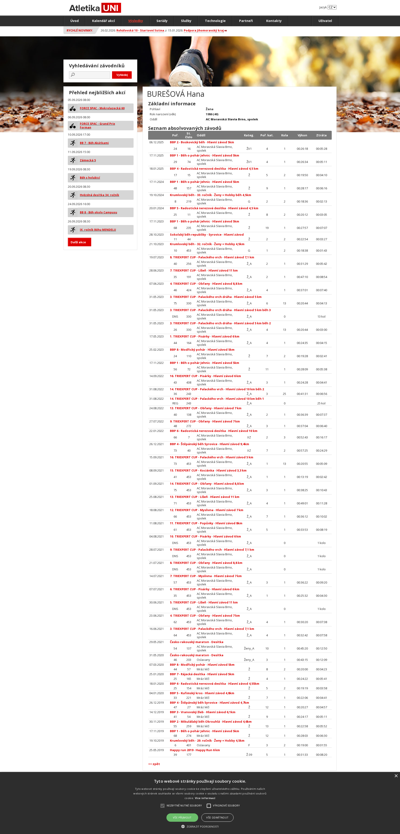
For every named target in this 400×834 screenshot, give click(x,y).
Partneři (246, 21)
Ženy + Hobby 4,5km (229, 244)
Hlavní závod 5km (220, 142)
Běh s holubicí (90, 178)
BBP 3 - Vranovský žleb (187, 712)
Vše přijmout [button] (182, 817)
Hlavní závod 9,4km (234, 444)
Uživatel (325, 21)
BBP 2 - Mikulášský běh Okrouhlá (195, 721)
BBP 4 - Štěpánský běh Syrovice (193, 444)
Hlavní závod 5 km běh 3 (252, 310)
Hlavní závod (234, 234)
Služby (186, 21)
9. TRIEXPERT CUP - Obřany (190, 421)
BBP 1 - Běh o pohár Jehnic (190, 155)
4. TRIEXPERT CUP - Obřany (190, 283)
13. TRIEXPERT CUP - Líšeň (189, 497)
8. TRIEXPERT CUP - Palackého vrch (196, 257)
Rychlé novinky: (80, 30)
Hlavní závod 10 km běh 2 (245, 389)
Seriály (162, 21)
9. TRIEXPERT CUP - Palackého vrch (196, 549)
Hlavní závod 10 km (242, 431)
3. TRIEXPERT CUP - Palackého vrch (196, 629)
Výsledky (135, 21)
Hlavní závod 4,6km (237, 721)
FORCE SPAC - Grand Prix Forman (97, 125)
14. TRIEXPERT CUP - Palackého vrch (196, 389)
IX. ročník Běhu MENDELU (98, 230)
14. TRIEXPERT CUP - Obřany (191, 483)
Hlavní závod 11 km (223, 270)
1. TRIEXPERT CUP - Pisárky (189, 336)
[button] (200, 826)
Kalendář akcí (103, 21)
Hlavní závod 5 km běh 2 (252, 323)
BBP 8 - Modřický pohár (187, 349)
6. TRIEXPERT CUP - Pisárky (189, 589)
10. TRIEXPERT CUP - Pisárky (190, 536)
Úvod (74, 21)
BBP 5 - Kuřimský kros (186, 693)
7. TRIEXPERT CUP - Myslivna (191, 576)
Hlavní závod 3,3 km (231, 470)
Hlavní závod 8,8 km (227, 283)
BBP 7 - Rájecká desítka (187, 674)
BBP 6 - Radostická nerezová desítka (198, 431)
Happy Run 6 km (208, 750)
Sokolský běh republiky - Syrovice (196, 234)
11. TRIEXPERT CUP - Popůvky (191, 523)
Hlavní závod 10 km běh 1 (245, 399)
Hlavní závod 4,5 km (243, 168)
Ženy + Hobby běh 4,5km (232, 195)
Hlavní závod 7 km (227, 408)
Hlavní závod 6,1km (220, 712)
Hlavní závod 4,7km (234, 702)
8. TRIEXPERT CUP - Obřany (190, 563)
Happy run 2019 (181, 750)
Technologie (215, 21)
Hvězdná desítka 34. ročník (99, 195)
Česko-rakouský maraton (189, 642)
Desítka (217, 642)
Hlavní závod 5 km (248, 297)
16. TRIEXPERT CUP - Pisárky (190, 376)
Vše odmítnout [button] (217, 817)
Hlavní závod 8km (229, 523)
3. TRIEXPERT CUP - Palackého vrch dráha (201, 297)
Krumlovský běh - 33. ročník (191, 195)
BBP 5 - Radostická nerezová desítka (198, 208)
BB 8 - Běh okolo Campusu (98, 212)
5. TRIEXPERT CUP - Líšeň (188, 602)
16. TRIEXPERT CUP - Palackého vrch (196, 457)
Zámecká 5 (88, 160)
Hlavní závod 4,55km (243, 683)
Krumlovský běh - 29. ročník (191, 740)
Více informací (205, 798)
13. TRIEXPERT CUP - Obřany (191, 408)
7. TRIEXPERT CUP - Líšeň (188, 270)
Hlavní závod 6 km (225, 336)
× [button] (396, 776)
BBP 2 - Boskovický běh (187, 142)
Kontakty (274, 21)
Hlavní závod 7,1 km (239, 257)
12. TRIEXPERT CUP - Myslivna (191, 510)
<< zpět (154, 764)
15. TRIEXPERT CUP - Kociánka (192, 470)
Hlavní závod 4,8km (219, 693)
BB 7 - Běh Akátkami (94, 143)
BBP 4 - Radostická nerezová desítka (198, 168)
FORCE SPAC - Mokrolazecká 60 (102, 108)
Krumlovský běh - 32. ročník (191, 244)
